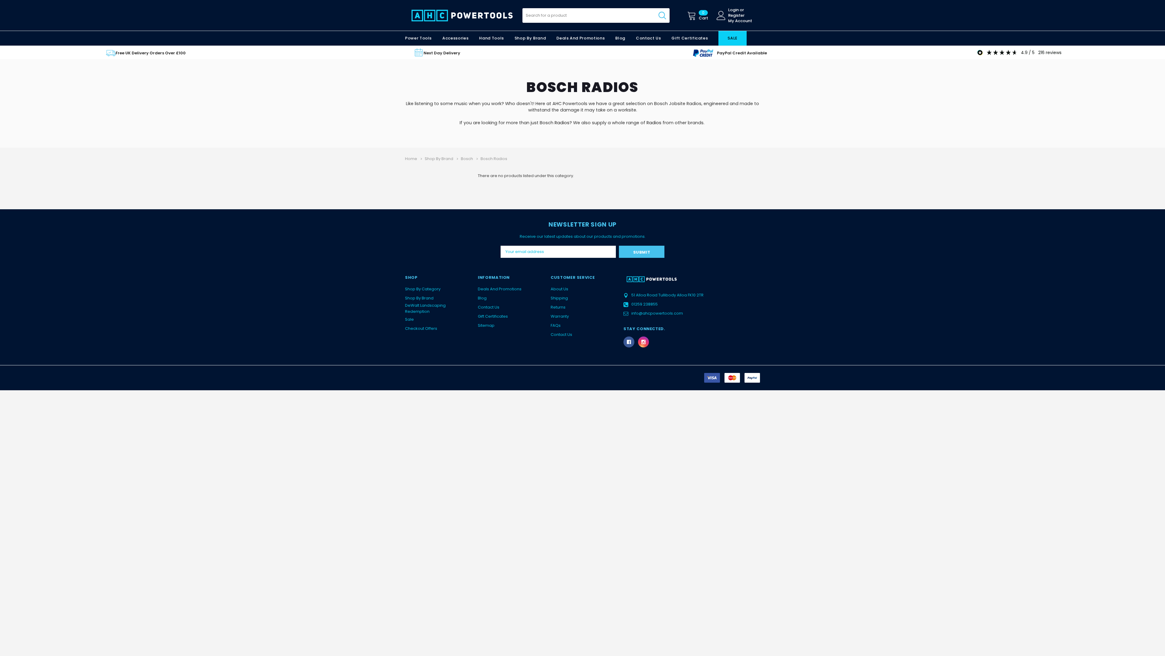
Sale (409, 319)
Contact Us (488, 307)
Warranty (560, 316)
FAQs (556, 325)
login (733, 10)
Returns (558, 307)
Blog (482, 298)
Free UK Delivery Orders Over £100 (151, 53)
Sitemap (486, 325)
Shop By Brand (419, 298)
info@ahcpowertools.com (657, 313)
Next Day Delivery (442, 53)
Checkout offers (421, 328)
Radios (562, 123)
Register (736, 15)
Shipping (559, 298)
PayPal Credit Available (742, 53)
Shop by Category (423, 289)
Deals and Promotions (580, 38)
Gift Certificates (493, 316)
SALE (733, 38)
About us (559, 289)
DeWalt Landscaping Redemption (425, 308)
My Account (740, 21)
